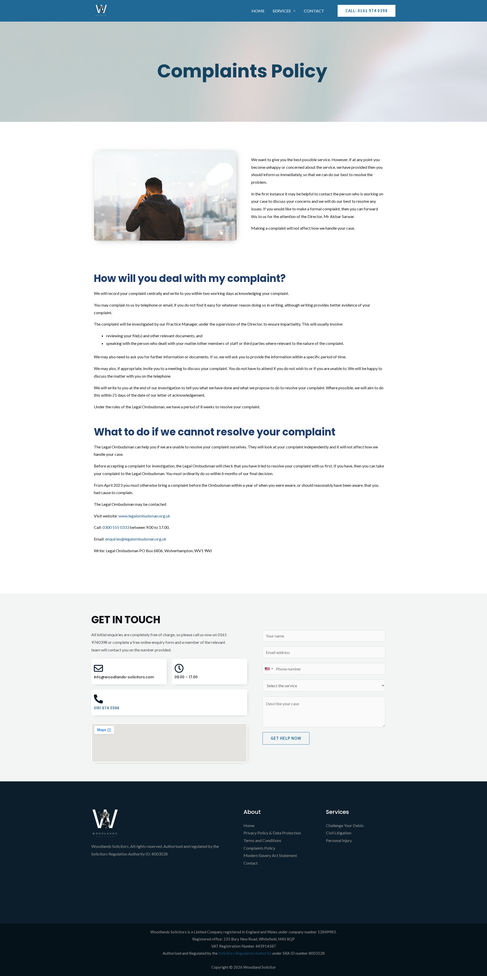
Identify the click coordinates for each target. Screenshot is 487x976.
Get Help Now (286, 738)
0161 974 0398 (106, 708)
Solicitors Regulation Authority (245, 953)
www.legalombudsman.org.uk (144, 515)
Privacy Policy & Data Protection (272, 832)
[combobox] (268, 668)
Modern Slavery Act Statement (270, 855)
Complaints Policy (259, 848)
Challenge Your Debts (345, 825)
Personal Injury (339, 840)
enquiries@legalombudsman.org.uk (135, 538)
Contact (314, 10)
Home (258, 10)
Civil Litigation (338, 832)
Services (282, 10)
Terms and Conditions (262, 840)
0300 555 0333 (115, 527)
